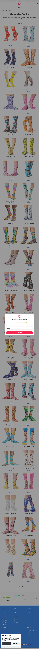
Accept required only (15, 644)
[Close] (33, 315)
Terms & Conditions (10, 647)
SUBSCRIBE (19, 332)
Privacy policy (4, 647)
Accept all (4, 643)
